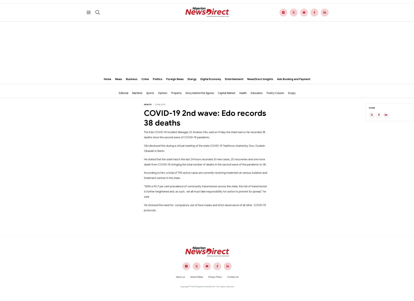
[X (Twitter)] (294, 12)
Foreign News (175, 79)
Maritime (137, 93)
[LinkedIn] (325, 12)
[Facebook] (314, 12)
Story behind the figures (199, 93)
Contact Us (232, 276)
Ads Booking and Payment (293, 79)
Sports (150, 93)
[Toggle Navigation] (88, 12)
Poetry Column (275, 93)
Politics (157, 79)
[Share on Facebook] (379, 115)
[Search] (97, 12)
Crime (145, 79)
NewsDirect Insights (260, 79)
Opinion (162, 93)
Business (131, 79)
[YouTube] (304, 12)
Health (243, 93)
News (118, 79)
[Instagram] (283, 12)
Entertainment (234, 79)
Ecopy (291, 93)
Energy (192, 79)
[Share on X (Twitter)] (372, 115)
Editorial (123, 93)
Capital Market (226, 93)
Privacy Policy (215, 276)
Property (176, 93)
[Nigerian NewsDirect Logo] (207, 12)
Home (107, 79)
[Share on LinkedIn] (386, 115)
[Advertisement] (207, 46)
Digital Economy (210, 79)
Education (257, 93)
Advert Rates (196, 276)
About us (180, 276)
